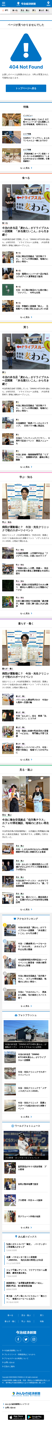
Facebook (18, 1339)
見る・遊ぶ (25, 10)
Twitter (26, 1339)
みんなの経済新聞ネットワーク (26, 1394)
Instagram (34, 1339)
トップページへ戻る (26, 88)
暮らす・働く (44, 10)
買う (34, 10)
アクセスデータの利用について (16, 1358)
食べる (15, 10)
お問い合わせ (9, 1362)
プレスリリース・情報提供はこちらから (19, 1354)
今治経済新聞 (26, 4)
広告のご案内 (9, 1366)
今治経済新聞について (13, 1350)
